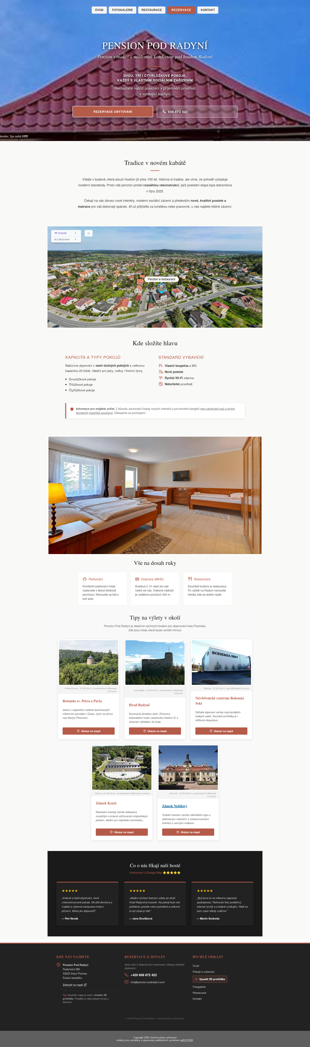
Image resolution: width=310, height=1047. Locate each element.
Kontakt (208, 10)
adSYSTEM (186, 1040)
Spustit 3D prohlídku (212, 979)
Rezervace (181, 10)
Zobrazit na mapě (73, 985)
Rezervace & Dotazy (145, 956)
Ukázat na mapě (90, 731)
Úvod (99, 10)
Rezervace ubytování (112, 112)
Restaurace (152, 10)
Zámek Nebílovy (174, 806)
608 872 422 (178, 111)
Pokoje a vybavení (203, 971)
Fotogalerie (122, 10)
